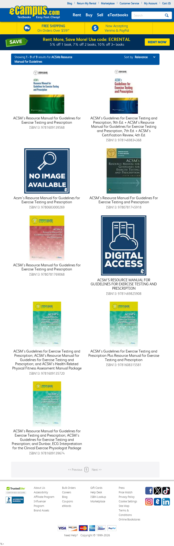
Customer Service (129, 3)
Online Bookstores (129, 519)
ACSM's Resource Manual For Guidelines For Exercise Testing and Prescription (123, 200)
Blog (69, 3)
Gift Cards (96, 487)
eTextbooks (118, 14)
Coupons (67, 501)
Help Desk (96, 492)
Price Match (126, 492)
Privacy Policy (127, 497)
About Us (39, 487)
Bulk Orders (69, 487)
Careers (66, 492)
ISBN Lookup (98, 497)
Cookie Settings (128, 501)
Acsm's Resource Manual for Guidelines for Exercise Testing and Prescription (47, 200)
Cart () (166, 3)
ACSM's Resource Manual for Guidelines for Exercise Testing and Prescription (47, 120)
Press (122, 487)
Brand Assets (41, 510)
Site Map (124, 506)
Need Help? (71, 535)
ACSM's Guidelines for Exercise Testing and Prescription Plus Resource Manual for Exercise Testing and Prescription (123, 355)
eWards (66, 506)
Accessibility (41, 492)
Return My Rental (86, 3)
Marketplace (108, 3)
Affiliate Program (44, 497)
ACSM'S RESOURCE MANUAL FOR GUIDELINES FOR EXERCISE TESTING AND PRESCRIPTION (124, 284)
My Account (150, 3)
